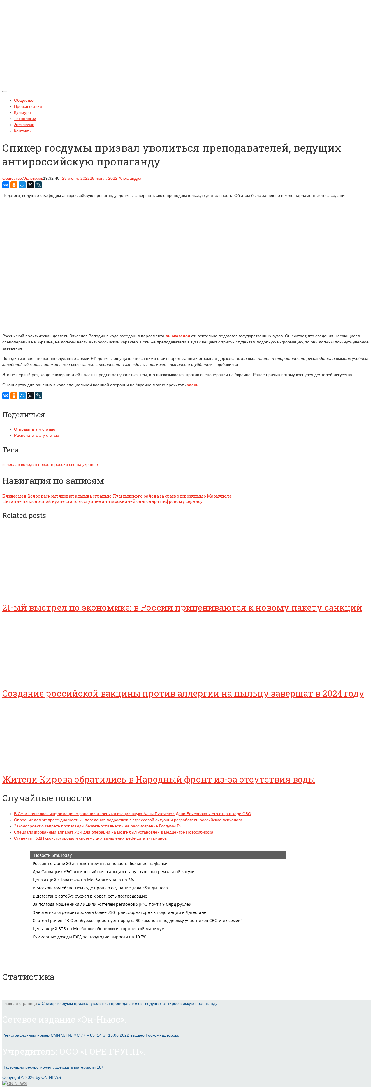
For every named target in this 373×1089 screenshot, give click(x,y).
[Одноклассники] (13, 185)
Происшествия (28, 106)
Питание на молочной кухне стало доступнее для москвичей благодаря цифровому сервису (102, 501)
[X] (30, 185)
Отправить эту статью (34, 429)
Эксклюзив (24, 124)
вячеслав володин (19, 464)
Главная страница (19, 1003)
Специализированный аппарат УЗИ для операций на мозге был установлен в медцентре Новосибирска (113, 832)
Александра (130, 178)
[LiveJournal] (38, 185)
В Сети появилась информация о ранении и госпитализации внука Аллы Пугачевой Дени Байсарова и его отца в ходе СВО (132, 813)
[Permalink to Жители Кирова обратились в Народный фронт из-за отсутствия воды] (46, 763)
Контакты (22, 130)
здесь (193, 385)
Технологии (25, 118)
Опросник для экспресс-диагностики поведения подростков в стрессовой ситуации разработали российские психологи (128, 819)
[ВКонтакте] (5, 185)
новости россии (53, 464)
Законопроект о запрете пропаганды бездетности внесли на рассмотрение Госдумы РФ (98, 826)
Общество (24, 100)
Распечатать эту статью (36, 435)
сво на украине (83, 464)
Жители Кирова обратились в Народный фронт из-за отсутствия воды (158, 779)
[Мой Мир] (22, 185)
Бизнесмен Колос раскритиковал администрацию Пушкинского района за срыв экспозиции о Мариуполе (117, 496)
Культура (22, 112)
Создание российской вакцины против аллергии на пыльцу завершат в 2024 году (183, 693)
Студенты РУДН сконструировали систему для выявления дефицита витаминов (90, 838)
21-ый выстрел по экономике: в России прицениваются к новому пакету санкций (182, 607)
